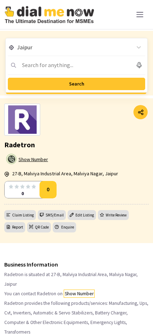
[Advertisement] (76, 317)
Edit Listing (84, 215)
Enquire (67, 227)
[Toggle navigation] (140, 14)
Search (76, 84)
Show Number (33, 159)
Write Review (116, 215)
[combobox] (17, 47)
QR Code (42, 227)
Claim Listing (23, 215)
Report (17, 227)
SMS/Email (55, 215)
